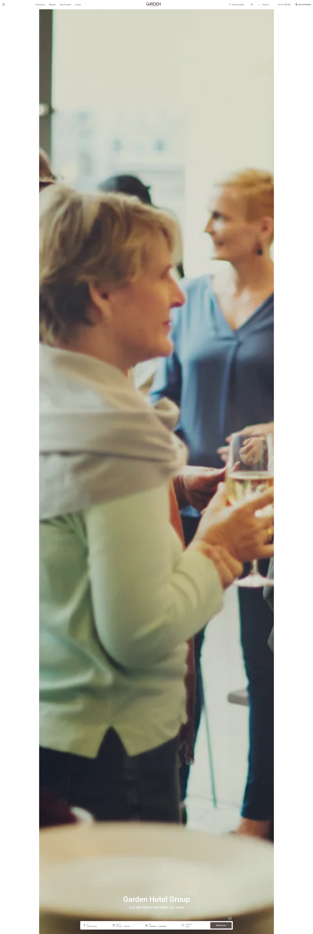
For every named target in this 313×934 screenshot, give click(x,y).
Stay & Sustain (65, 5)
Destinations (40, 5)
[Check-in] (259, 5)
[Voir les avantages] (230, 918)
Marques (52, 5)
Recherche (221, 925)
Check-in (265, 5)
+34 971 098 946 (284, 5)
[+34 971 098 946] (275, 5)
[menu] (3, 4)
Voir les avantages (221, 917)
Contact (78, 5)
